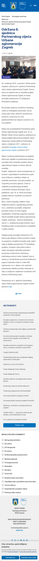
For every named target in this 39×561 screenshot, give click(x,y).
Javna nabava (10, 485)
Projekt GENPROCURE (10, 352)
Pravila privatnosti (12, 552)
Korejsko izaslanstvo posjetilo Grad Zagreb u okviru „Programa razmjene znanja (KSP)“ (18, 346)
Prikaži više (19, 425)
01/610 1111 (19, 530)
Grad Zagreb (6, 16)
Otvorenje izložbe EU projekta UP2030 (15, 396)
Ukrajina (7, 470)
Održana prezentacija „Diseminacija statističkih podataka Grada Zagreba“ (19, 314)
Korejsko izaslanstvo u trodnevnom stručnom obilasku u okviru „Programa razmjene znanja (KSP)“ (18, 322)
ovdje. (10, 287)
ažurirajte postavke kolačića (28, 552)
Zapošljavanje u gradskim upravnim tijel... (20, 481)
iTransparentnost (11, 462)
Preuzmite (6, 77)
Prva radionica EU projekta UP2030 (15, 419)
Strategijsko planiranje (19, 16)
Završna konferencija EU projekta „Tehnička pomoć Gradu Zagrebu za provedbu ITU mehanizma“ (17, 338)
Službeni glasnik (10, 459)
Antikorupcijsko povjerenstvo (15, 455)
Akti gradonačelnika (12, 440)
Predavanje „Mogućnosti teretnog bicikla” (17, 391)
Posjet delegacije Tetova (11, 374)
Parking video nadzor (12, 492)
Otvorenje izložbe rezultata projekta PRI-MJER (18, 400)
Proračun (8, 451)
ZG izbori (8, 444)
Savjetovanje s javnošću (14, 478)
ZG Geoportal (9, 447)
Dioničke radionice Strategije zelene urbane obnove (17, 380)
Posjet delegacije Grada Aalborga (14, 369)
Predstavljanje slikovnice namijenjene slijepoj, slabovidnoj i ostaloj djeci (18, 358)
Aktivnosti (5, 19)
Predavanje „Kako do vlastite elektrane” (16, 386)
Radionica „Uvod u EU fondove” (13, 364)
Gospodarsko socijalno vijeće (15, 489)
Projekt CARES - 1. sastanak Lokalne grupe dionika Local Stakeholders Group (17, 414)
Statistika (8, 466)
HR (35, 5)
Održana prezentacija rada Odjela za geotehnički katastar (19, 330)
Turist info (8, 474)
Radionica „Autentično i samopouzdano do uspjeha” (17, 407)
